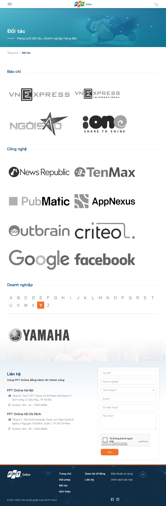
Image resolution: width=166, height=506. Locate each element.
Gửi (110, 452)
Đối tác (63, 485)
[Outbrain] (39, 230)
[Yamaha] (39, 335)
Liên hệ (89, 479)
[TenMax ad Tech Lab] (104, 172)
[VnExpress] (39, 94)
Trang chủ (12, 52)
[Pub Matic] (39, 201)
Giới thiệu (65, 491)
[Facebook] (104, 259)
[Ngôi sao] (39, 124)
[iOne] (104, 124)
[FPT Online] (83, 4)
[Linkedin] (117, 499)
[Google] (39, 259)
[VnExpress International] (97, 94)
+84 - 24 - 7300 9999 (34, 405)
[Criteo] (104, 230)
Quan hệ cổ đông (95, 473)
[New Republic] (39, 172)
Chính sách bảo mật (122, 479)
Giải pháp (64, 479)
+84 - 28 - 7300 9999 (34, 428)
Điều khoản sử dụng (122, 473)
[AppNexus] (104, 201)
